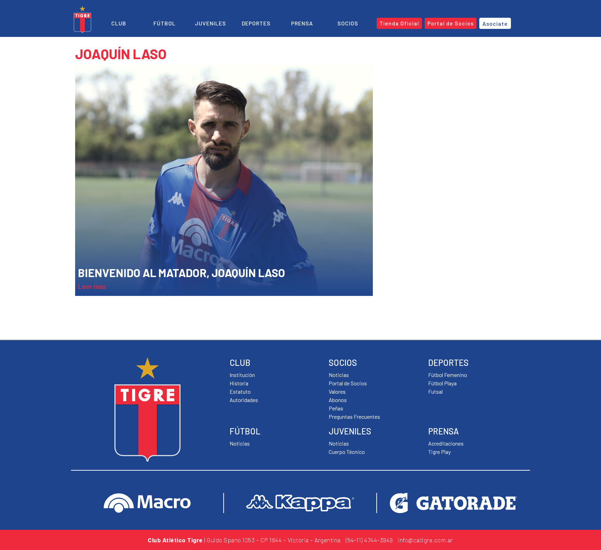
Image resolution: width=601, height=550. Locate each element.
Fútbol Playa (442, 383)
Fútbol (164, 23)
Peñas (336, 408)
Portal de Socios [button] (450, 23)
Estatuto (240, 391)
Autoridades (244, 399)
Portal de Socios (348, 383)
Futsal (435, 391)
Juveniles (210, 23)
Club (118, 23)
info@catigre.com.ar (425, 540)
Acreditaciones (446, 443)
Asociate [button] (495, 23)
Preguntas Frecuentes (354, 416)
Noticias (240, 443)
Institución (242, 374)
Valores (337, 391)
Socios (347, 23)
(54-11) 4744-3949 (369, 540)
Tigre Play (439, 451)
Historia (239, 383)
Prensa (302, 23)
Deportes (256, 23)
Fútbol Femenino (447, 374)
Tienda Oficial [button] (399, 23)
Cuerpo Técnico (347, 451)
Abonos (338, 399)
